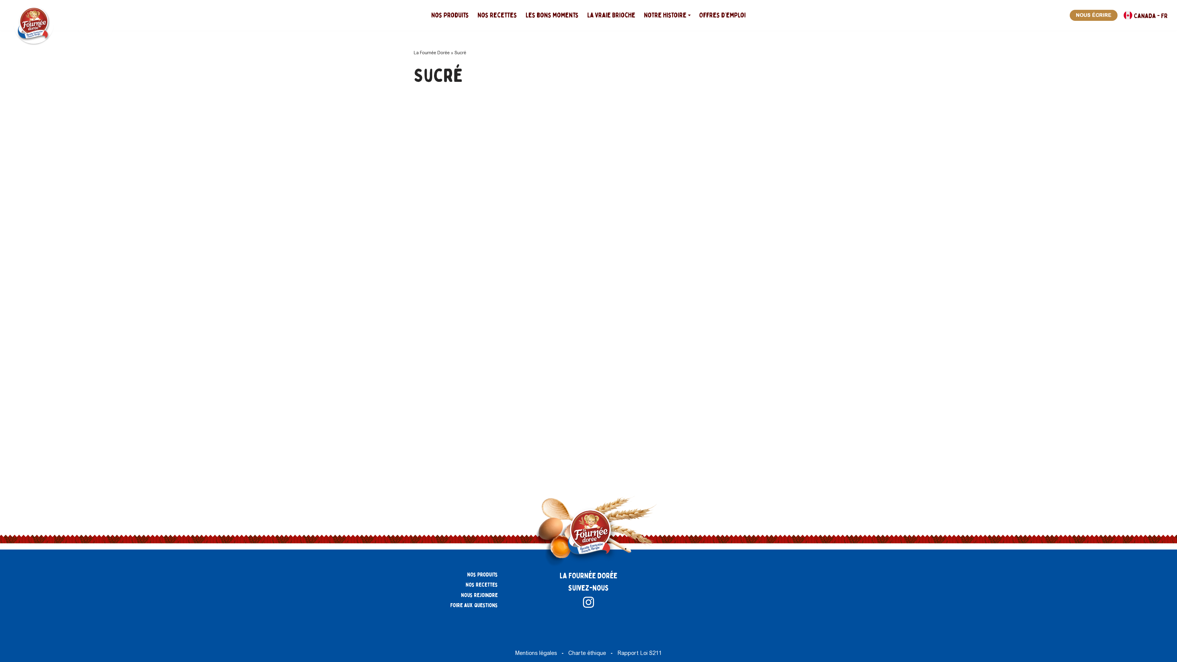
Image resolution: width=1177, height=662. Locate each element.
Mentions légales (536, 653)
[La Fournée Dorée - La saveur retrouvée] (34, 24)
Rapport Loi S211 (639, 653)
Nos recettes (497, 15)
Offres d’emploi (722, 15)
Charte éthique (587, 653)
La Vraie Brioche (611, 15)
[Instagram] (588, 602)
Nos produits (450, 15)
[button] (689, 15)
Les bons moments (552, 15)
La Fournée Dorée (432, 52)
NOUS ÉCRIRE (1093, 15)
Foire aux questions (474, 605)
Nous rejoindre (479, 595)
